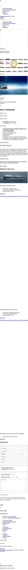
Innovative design (7, 528)
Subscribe (2, 548)
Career (4, 537)
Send (2, 505)
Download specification (5, 145)
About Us (5, 535)
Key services (6, 11)
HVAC (4, 12)
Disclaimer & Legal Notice (6, 550)
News (4, 531)
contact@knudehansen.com (13, 518)
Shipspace (5, 529)
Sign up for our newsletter (6, 565)
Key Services (6, 523)
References (5, 13)
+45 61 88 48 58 (12, 516)
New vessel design (7, 8)
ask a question (3, 166)
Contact (5, 533)
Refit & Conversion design (9, 9)
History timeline (7, 536)
